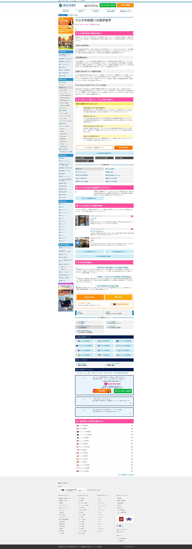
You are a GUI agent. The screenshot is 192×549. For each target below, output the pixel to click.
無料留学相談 (123, 148)
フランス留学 (81, 521)
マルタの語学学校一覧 (89, 252)
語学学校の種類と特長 (65, 95)
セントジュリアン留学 (65, 116)
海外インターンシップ (65, 176)
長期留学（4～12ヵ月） (66, 170)
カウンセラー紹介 (108, 373)
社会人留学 (63, 75)
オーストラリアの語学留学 (125, 341)
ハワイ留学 (81, 517)
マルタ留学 (79, 313)
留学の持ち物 (64, 141)
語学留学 (79, 169)
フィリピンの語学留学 (85, 350)
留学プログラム (64, 254)
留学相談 (125, 5)
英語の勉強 (63, 139)
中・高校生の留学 (64, 73)
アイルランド (101, 510)
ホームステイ (62, 510)
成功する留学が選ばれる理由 (121, 373)
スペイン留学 (81, 526)
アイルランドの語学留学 (125, 345)
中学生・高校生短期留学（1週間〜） (66, 180)
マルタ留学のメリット (114, 322)
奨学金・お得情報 (64, 277)
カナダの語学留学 (105, 341)
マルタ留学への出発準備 (84, 331)
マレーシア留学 (82, 519)
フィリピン (63, 221)
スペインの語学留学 (85, 355)
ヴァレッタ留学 (64, 113)
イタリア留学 (81, 524)
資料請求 (119, 297)
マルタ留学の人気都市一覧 (104, 153)
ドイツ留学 (81, 528)
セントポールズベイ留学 (66, 121)
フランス (63, 226)
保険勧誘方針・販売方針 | (86, 546)
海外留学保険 (120, 503)
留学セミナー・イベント (66, 247)
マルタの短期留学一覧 (90, 198)
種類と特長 (110, 172)
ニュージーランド (64, 212)
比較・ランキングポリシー (122, 529)
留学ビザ (119, 505)
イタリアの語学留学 (125, 350)
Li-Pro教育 (119, 541)
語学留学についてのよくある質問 (114, 313)
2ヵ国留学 (63, 173)
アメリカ (62, 204)
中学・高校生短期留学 (64, 519)
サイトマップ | (95, 546)
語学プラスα (63, 108)
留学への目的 (82, 364)
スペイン (62, 232)
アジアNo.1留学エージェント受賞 (65, 251)
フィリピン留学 (82, 514)
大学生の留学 (64, 192)
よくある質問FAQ (121, 510)
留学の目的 (63, 51)
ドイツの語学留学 (105, 355)
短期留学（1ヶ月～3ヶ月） (66, 58)
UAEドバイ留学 (82, 533)
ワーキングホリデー (65, 64)
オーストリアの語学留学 (125, 355)
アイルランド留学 (82, 510)
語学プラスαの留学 (112, 181)
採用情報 (99, 546)
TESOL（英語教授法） (65, 70)
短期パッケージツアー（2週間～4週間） (65, 164)
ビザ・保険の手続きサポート (66, 260)
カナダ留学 (81, 500)
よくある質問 (110, 169)
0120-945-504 (122, 304)
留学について (64, 87)
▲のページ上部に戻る (126, 474)
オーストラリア (64, 209)
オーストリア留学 (82, 531)
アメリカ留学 (81, 498)
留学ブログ (63, 280)
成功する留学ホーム (64, 483)
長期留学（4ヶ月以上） (66, 61)
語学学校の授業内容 (82, 175)
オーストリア (63, 238)
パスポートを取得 (64, 126)
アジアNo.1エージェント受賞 (83, 373)
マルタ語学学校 (64, 149)
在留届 (62, 144)
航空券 (62, 131)
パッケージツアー (63, 517)
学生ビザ (63, 128)
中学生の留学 (64, 186)
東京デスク (63, 267)
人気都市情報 (64, 110)
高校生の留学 (64, 189)
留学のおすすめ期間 (82, 181)
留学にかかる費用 (111, 178)
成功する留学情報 (65, 244)
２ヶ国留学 (63, 67)
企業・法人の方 (120, 532)
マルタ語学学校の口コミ (118, 252)
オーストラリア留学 (83, 503)
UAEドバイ (63, 241)
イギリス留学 (81, 507)
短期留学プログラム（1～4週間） (65, 55)
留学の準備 (63, 123)
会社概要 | (60, 546)
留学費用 (119, 498)
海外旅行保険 (64, 134)
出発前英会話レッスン (65, 275)
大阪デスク (63, 269)
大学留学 (61, 528)
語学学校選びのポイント (113, 175)
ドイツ (62, 235)
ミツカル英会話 (120, 538)
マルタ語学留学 (83, 327)
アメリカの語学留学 (85, 341)
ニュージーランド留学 (83, 505)
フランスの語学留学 (105, 350)
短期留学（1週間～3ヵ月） (66, 168)
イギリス (63, 215)
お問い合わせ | (66, 546)
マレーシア (63, 224)
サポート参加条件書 (121, 512)
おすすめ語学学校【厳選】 (104, 256)
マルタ (62, 218)
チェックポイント (82, 172)
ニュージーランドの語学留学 (85, 345)
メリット (63, 85)
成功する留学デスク (65, 264)
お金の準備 (63, 136)
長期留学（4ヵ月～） (63, 500)
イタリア (62, 229)
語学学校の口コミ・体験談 (66, 151)
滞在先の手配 (64, 146)
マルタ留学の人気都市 (114, 327)
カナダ (62, 207)
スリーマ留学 (64, 118)
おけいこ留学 (62, 514)
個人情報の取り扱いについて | (75, 546)
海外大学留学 (64, 183)
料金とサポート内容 (97, 373)
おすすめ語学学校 (82, 178)
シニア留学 (63, 197)
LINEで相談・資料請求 (124, 391)
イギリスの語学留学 (105, 345)
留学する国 (113, 364)
